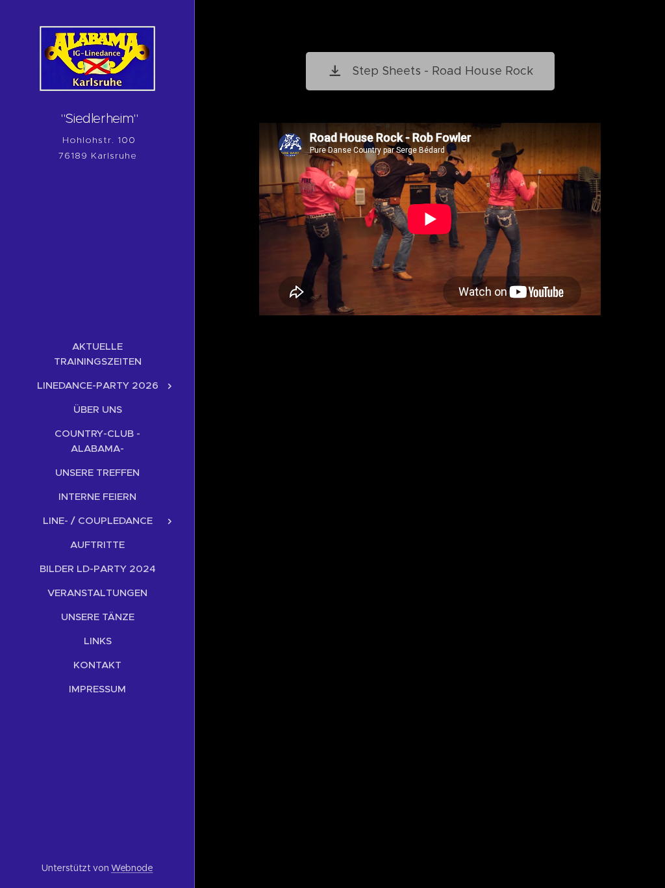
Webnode (132, 868)
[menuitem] (97, 354)
